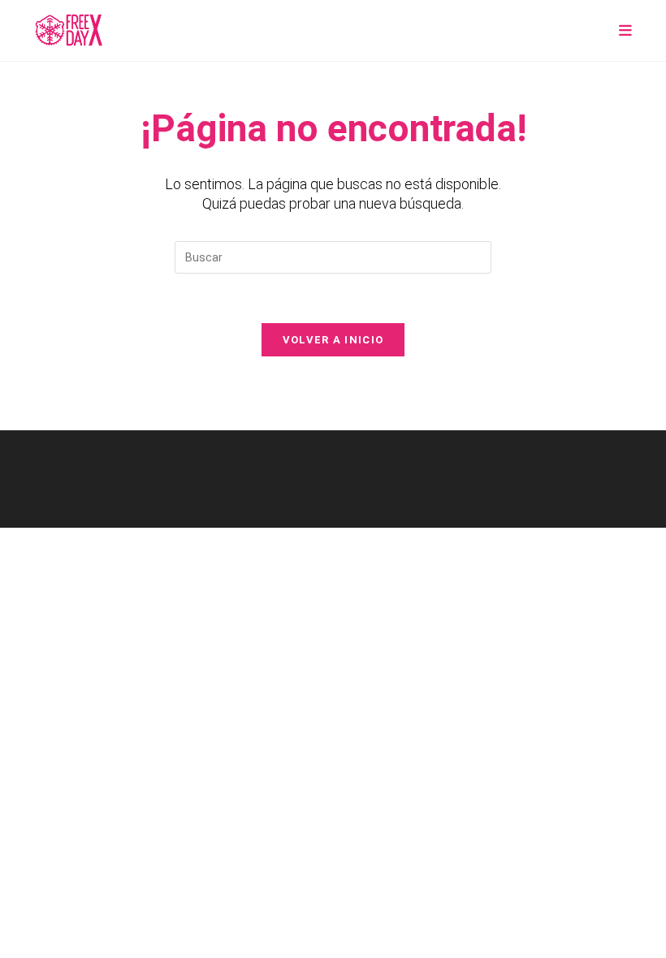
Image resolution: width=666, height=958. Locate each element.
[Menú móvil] (626, 30)
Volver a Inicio (333, 340)
